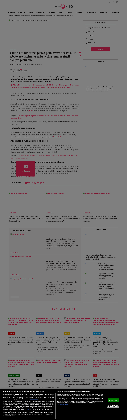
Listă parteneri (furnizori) (63, 404)
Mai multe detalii (34, 399)
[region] (63, 404)
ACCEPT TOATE (113, 400)
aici (28, 409)
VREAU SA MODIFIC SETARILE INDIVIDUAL (113, 406)
